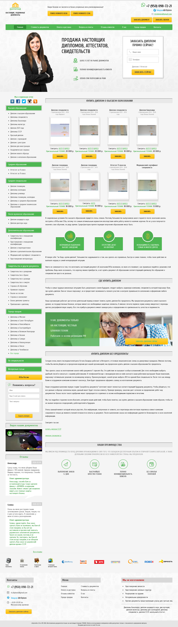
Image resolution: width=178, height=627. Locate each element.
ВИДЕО (66, 148)
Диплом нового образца (19, 153)
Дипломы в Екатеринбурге (20, 328)
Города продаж (140, 27)
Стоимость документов (40, 27)
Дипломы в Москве (17, 317)
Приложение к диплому (19, 304)
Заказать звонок (162, 20)
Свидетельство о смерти (19, 282)
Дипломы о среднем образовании (23, 201)
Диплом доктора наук (18, 223)
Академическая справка (19, 150)
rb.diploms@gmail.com (163, 14)
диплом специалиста (53, 435)
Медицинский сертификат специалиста (25, 255)
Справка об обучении (18, 286)
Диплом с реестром (17, 142)
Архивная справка (17, 289)
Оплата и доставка (64, 27)
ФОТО (61, 148)
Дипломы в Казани (17, 335)
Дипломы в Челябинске (19, 350)
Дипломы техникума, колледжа (22, 197)
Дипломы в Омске (17, 346)
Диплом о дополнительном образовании (26, 251)
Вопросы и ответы (86, 27)
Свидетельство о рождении (21, 271)
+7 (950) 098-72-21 (158, 6)
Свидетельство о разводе (20, 279)
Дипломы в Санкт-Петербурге (21, 320)
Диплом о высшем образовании (22, 113)
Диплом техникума (17, 186)
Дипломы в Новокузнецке (20, 342)
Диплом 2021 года (17, 128)
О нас (124, 27)
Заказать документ (141, 20)
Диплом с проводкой (18, 139)
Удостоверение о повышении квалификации (21, 243)
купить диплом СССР (53, 429)
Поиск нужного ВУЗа (58, 13)
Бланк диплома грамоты (19, 300)
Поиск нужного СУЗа (81, 13)
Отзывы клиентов (107, 27)
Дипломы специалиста (19, 117)
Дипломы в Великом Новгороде (22, 331)
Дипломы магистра (17, 124)
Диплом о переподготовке (20, 248)
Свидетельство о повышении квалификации (21, 237)
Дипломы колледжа (18, 190)
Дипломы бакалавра (18, 121)
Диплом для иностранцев (20, 146)
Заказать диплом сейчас (146, 341)
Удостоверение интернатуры (21, 259)
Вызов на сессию (16, 293)
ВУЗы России (24, 377)
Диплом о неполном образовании (23, 157)
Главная (20, 27)
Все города (14, 353)
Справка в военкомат (18, 297)
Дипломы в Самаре (17, 339)
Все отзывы (37, 552)
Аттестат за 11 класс (18, 173)
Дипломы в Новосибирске (20, 324)
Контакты (157, 27)
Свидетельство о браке (19, 275)
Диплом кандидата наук (19, 219)
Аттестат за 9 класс (18, 170)
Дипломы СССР (16, 131)
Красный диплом (16, 135)
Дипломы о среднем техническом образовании (23, 205)
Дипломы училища (17, 193)
